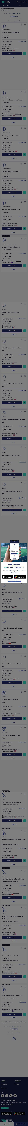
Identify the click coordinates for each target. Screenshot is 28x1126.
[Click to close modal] (25, 545)
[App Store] (7, 577)
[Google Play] (20, 577)
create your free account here (14, 581)
